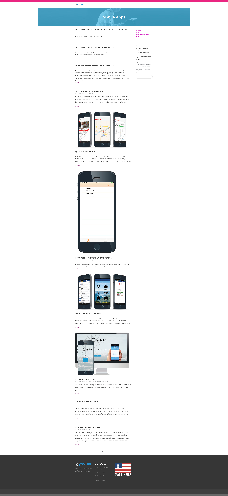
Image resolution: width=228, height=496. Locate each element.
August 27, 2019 (85, 381)
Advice (90, 67)
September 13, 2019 (85, 153)
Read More (77, 39)
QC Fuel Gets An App (85, 151)
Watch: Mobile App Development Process (96, 47)
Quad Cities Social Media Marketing (121, 495)
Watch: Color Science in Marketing (143, 48)
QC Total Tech (79, 49)
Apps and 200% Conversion (89, 91)
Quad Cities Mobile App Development (104, 495)
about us (82, 474)
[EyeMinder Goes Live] (102, 354)
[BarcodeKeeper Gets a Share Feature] (96, 212)
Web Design (103, 67)
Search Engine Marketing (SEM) (142, 34)
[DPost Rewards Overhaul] (102, 292)
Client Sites (96, 381)
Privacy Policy (98, 478)
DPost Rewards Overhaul (88, 313)
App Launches (91, 381)
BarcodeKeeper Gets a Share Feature (94, 258)
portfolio (91, 474)
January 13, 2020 (85, 93)
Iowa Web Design (97, 495)
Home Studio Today (136, 495)
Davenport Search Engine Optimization (129, 495)
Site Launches (105, 381)
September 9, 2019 (85, 260)
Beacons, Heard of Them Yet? (90, 427)
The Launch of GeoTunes (87, 401)
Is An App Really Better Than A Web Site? (95, 65)
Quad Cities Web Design (92, 495)
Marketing (94, 67)
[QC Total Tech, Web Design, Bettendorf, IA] (142, 41)
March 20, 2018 (85, 429)
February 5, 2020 (85, 49)
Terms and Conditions (100, 480)
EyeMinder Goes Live (85, 379)
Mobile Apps (96, 49)
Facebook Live (91, 49)
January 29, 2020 (85, 67)
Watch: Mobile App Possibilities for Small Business (101, 30)
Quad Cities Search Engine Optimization (112, 495)
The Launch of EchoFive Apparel (142, 52)
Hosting (137, 36)
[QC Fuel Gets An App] (102, 130)
